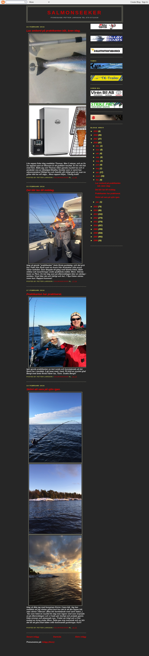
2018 (96, 135)
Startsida (57, 637)
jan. (98, 202)
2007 (96, 237)
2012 (96, 218)
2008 (96, 233)
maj (98, 168)
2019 (96, 131)
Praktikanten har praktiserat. (44, 294)
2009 (96, 229)
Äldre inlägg (80, 637)
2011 (96, 222)
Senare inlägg (32, 637)
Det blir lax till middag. (40, 190)
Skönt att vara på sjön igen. (43, 389)
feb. (98, 180)
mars (98, 176)
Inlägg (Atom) (48, 642)
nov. (98, 150)
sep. (98, 157)
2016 (96, 143)
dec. (98, 146)
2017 (96, 139)
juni (98, 165)
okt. (98, 153)
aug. (98, 161)
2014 (96, 210)
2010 (96, 225)
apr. (98, 172)
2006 (96, 240)
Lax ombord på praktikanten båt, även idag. (53, 30)
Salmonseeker (74, 12)
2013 (96, 214)
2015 (96, 207)
